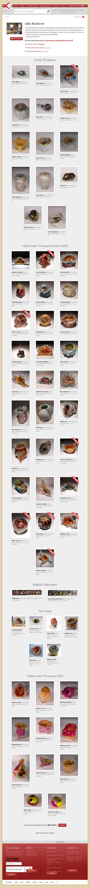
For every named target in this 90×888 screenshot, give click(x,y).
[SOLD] (69, 77)
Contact (62, 6)
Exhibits (22, 6)
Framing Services (45, 6)
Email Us (62, 825)
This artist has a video (37, 51)
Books (41, 882)
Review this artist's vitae (38, 48)
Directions (31, 870)
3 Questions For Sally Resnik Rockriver (58, 40)
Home (7, 17)
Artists (16, 6)
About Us (55, 6)
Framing (34, 882)
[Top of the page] (57, 882)
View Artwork (17, 38)
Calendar (51, 873)
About (46, 882)
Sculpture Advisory (32, 6)
